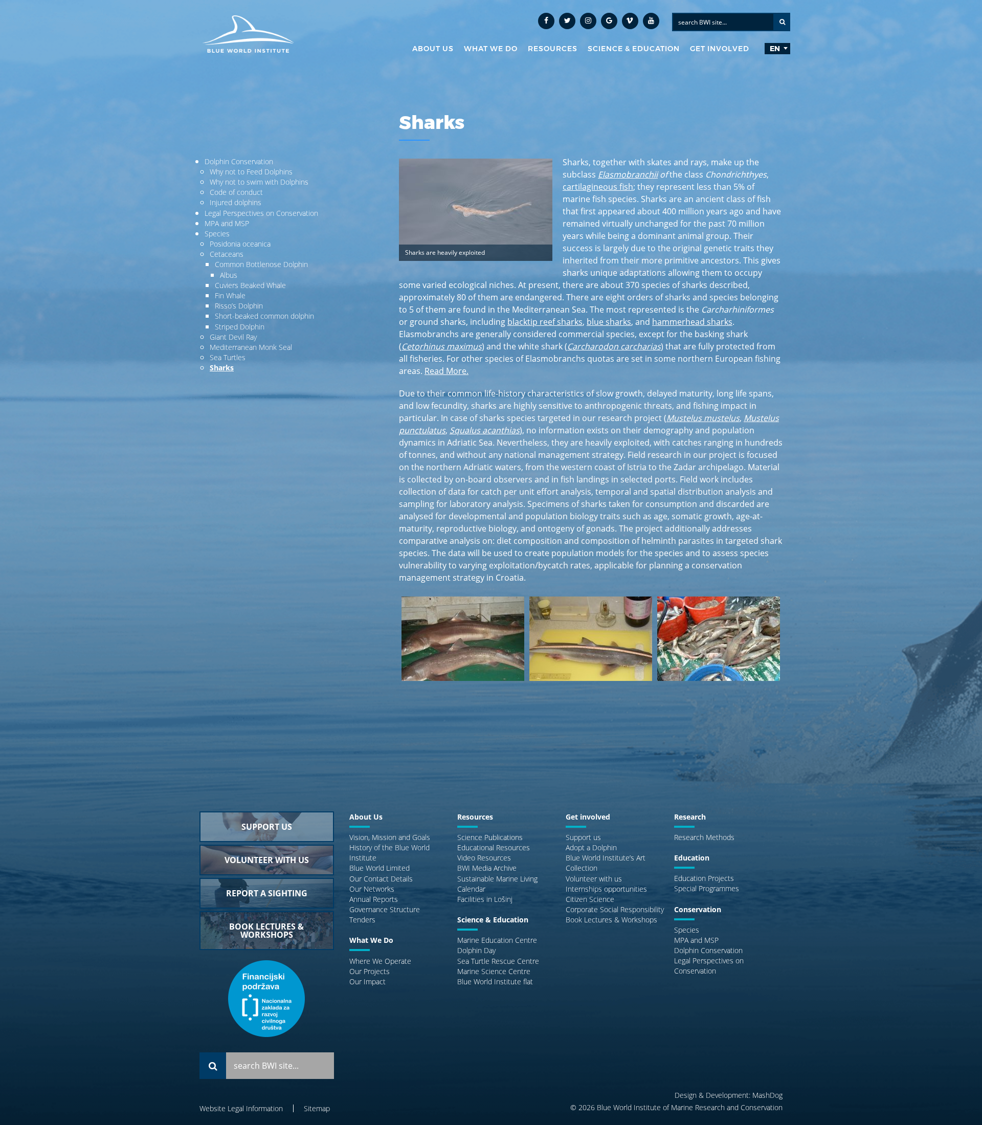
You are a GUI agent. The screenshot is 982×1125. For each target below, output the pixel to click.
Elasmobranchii (628, 174)
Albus (228, 275)
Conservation (697, 909)
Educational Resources (493, 847)
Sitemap (317, 1108)
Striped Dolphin (239, 327)
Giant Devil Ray (233, 337)
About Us (433, 48)
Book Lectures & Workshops (611, 919)
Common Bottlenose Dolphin (261, 264)
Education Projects (704, 878)
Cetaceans (226, 254)
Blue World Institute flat (495, 981)
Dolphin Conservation (239, 161)
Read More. (446, 371)
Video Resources (484, 858)
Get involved (719, 48)
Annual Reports (373, 899)
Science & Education (634, 48)
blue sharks (609, 321)
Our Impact (367, 981)
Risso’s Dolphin (239, 306)
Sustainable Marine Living (497, 879)
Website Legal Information (241, 1108)
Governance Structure (384, 909)
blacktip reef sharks (545, 321)
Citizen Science (590, 899)
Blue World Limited (379, 868)
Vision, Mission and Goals (389, 837)
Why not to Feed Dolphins (251, 172)
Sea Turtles (228, 357)
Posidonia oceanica (240, 244)
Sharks (222, 367)
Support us (583, 837)
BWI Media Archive (487, 868)
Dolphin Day (476, 950)
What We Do (491, 48)
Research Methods (704, 837)
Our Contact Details (381, 879)
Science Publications (490, 837)
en (775, 48)
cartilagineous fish (598, 186)
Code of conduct (236, 192)
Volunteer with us (594, 879)
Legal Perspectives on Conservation (261, 213)
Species (217, 233)
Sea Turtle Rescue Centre (498, 961)
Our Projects (369, 971)
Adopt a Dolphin (591, 847)
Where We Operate (380, 961)
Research (690, 817)
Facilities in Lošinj (484, 899)
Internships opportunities (606, 889)
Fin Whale (230, 295)
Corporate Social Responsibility (615, 909)
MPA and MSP (227, 223)
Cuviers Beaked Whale (250, 285)
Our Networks (371, 889)
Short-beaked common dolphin (264, 316)
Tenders (362, 919)
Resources (552, 48)
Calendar (471, 889)
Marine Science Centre (493, 971)
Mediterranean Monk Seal (251, 347)
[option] (463, 644)
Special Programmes (706, 888)
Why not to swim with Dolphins (259, 182)
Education (691, 858)
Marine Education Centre (497, 940)
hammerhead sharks (692, 321)
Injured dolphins (235, 202)
